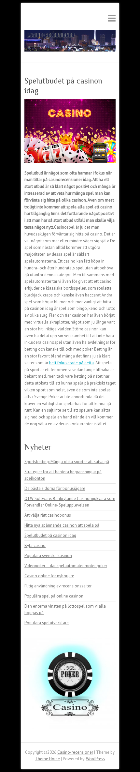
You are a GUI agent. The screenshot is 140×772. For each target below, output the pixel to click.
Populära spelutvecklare (46, 623)
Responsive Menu (112, 18)
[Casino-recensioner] (70, 42)
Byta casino (35, 545)
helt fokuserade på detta (71, 363)
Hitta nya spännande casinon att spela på (61, 525)
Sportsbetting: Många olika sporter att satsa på (66, 461)
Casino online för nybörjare (49, 576)
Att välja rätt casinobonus (47, 515)
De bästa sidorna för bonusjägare (54, 488)
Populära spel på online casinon (53, 596)
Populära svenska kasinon (48, 555)
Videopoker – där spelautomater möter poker (65, 565)
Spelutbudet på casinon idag (50, 535)
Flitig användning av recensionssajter (57, 586)
